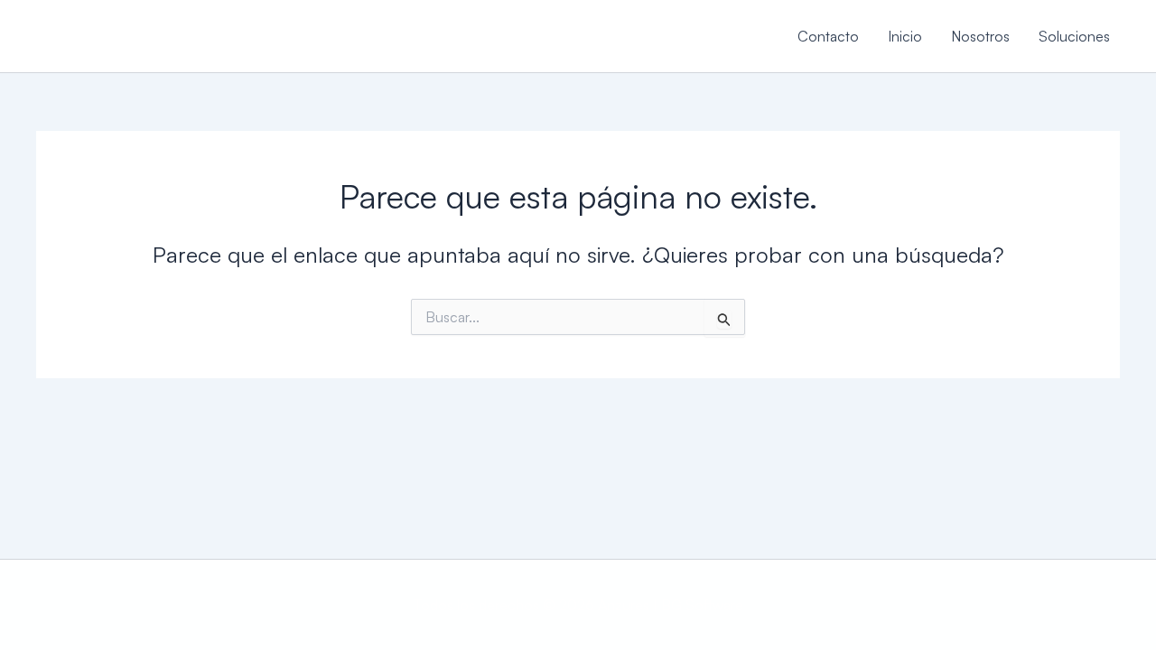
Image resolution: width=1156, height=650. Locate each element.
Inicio (905, 36)
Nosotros (980, 36)
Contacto (828, 36)
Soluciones (1074, 36)
